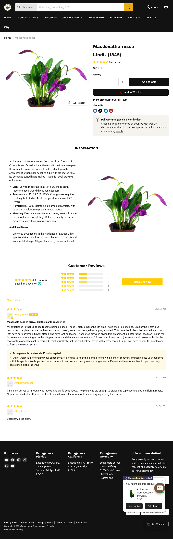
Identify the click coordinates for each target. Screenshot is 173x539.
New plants (97, 17)
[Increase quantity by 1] (123, 82)
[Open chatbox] (159, 488)
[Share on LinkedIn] (106, 111)
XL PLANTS (116, 17)
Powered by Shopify (13, 529)
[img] (14, 309)
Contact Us (81, 522)
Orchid (50, 17)
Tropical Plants (27, 17)
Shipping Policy (45, 522)
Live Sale (150, 17)
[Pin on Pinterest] (111, 111)
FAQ (6, 27)
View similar (134, 506)
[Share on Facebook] (95, 111)
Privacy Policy (10, 522)
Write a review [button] (142, 281)
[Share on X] (100, 111)
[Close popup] (162, 481)
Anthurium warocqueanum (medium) (145, 492)
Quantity (97, 74)
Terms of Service (64, 522)
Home (7, 17)
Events (133, 17)
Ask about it (153, 506)
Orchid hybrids (72, 17)
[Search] (128, 7)
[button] (152, 7)
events (119, 131)
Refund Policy (27, 522)
